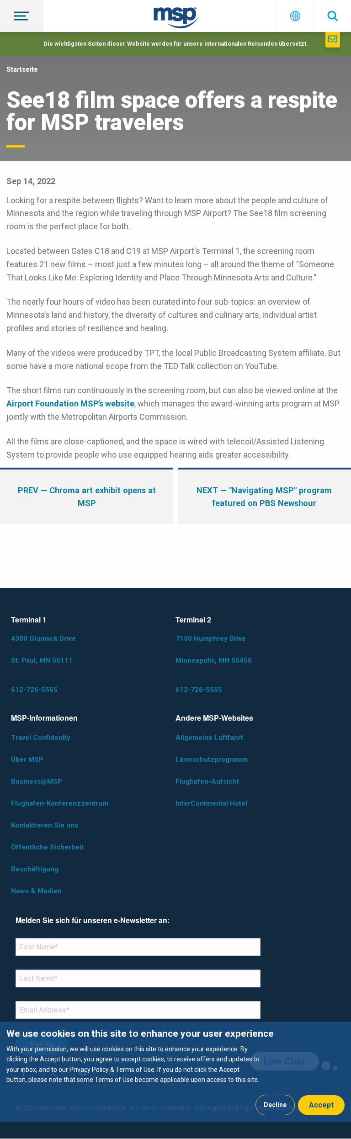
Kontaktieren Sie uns (44, 825)
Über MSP (27, 759)
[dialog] (175, 1072)
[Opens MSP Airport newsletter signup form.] (332, 39)
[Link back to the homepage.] (176, 19)
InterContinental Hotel (211, 803)
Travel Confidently (40, 737)
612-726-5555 (34, 690)
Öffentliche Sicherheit (47, 847)
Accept (321, 1105)
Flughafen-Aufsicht (207, 781)
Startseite (22, 69)
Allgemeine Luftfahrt (209, 737)
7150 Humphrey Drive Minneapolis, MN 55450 (214, 649)
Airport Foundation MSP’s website (70, 403)
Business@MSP (36, 781)
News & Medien (36, 891)
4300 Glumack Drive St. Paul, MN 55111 (43, 649)
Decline (275, 1104)
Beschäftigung (34, 869)
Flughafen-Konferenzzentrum (59, 803)
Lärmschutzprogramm (212, 759)
